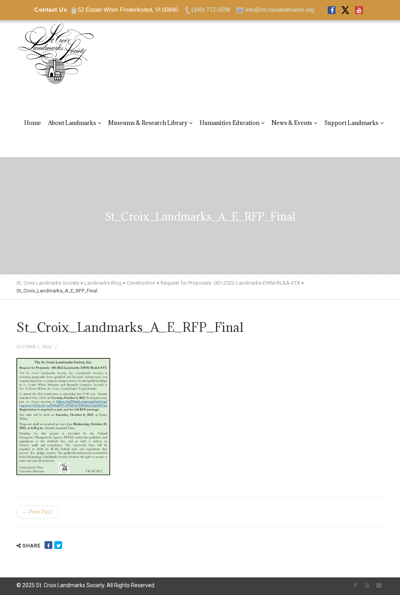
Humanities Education (229, 122)
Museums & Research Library (148, 122)
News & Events (291, 122)
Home (32, 122)
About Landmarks (72, 122)
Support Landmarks (351, 122)
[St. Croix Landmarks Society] (55, 54)
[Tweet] (58, 545)
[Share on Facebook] (48, 545)
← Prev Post (37, 512)
